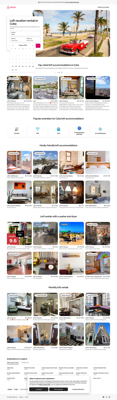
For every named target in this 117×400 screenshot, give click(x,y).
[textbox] (17, 40)
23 (12, 66)
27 (26, 66)
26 (22, 66)
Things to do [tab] (25, 362)
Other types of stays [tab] (13, 362)
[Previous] (55, 72)
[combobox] (25, 34)
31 (16, 70)
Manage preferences (78, 389)
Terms (26, 397)
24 (16, 66)
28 (29, 66)
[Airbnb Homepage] (11, 7)
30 (12, 70)
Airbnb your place (103, 7)
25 (19, 66)
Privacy (21, 397)
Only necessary (58, 389)
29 (33, 66)
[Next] (61, 72)
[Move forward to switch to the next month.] (32, 45)
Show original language (72, 2)
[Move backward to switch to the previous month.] (12, 45)
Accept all (39, 389)
